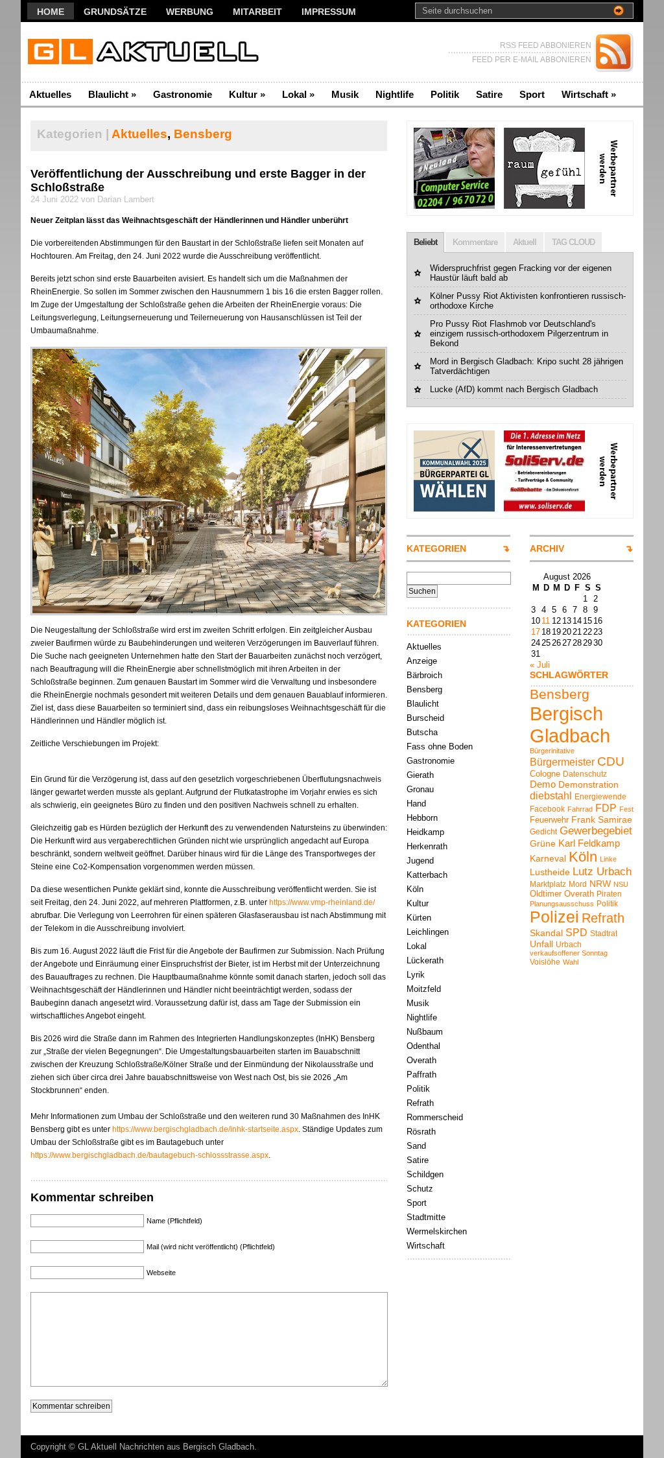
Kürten (419, 918)
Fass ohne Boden (440, 746)
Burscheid (425, 718)
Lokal (298, 94)
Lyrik (416, 975)
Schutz (420, 1188)
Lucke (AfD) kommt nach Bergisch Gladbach (514, 389)
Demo (543, 784)
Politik (445, 94)
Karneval (548, 858)
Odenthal (423, 1046)
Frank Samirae (601, 819)
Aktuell (524, 242)
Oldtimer (546, 894)
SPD (576, 932)
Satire (489, 94)
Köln (415, 889)
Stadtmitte (426, 1217)
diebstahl (551, 795)
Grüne (543, 843)
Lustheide (550, 872)
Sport (532, 94)
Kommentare (475, 242)
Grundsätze (115, 11)
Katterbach (427, 875)
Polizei (554, 917)
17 (535, 632)
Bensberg (203, 134)
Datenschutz (585, 774)
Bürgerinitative (552, 751)
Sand (416, 1146)
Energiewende (600, 796)
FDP (606, 808)
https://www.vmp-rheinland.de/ (322, 902)
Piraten (609, 894)
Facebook (547, 809)
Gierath (420, 775)
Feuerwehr (549, 820)
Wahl (570, 962)
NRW (600, 883)
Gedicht (543, 831)
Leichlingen (428, 932)
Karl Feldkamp (589, 843)
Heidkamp (425, 832)
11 (545, 621)
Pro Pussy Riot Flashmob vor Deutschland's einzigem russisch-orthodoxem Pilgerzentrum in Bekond (519, 333)
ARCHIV (547, 548)
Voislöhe (545, 962)
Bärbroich (424, 675)
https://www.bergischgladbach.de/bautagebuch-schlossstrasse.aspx (149, 1155)
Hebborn (422, 818)
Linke (608, 859)
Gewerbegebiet (596, 831)
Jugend (420, 860)
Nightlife (394, 94)
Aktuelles (50, 94)
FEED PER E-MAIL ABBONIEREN (531, 59)
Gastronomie (182, 94)
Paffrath (421, 1074)
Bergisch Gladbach (570, 724)
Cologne (545, 774)
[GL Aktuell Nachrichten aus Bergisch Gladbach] (147, 52)
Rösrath (421, 1131)
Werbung (189, 11)
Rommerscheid (435, 1117)
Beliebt (425, 242)
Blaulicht (112, 94)
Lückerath (425, 960)
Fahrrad (580, 809)
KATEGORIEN (436, 548)
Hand (416, 803)
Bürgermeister (562, 762)
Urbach (569, 944)
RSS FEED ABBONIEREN (545, 45)
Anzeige (422, 661)
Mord (578, 884)
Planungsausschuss (562, 904)
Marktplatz (548, 884)
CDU (610, 761)
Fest (626, 809)
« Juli (540, 665)
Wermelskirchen (437, 1231)
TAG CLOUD (573, 242)
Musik (345, 94)
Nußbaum (425, 1032)
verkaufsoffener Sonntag (569, 953)
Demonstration (588, 784)
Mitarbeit (257, 11)
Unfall (541, 944)
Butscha (422, 732)
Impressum (329, 11)
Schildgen (425, 1174)
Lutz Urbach (602, 871)
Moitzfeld (424, 989)
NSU (620, 884)
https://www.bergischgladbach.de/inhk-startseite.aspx (205, 1129)
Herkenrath (427, 846)
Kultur (247, 94)
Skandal (546, 933)
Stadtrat (603, 933)
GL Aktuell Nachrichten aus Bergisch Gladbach (166, 1447)
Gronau (420, 789)
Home (50, 11)
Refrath (420, 1103)
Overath (421, 1060)
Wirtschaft (589, 94)
